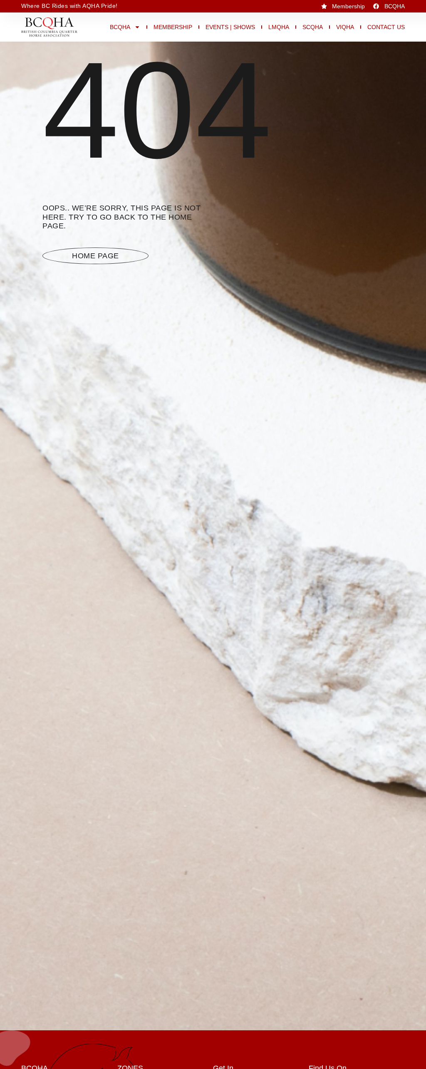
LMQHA (278, 27)
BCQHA (120, 27)
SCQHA (312, 27)
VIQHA (345, 27)
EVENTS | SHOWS (230, 27)
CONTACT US (386, 27)
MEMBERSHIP (173, 27)
